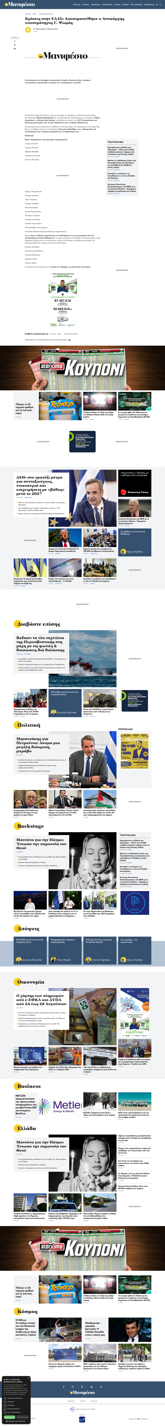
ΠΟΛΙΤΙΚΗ (28, 497)
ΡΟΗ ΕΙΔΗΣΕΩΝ (136, 5)
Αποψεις (85, 5)
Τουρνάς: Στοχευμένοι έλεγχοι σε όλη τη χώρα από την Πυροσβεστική (41, 664)
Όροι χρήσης (71, 1401)
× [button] (28, 1378)
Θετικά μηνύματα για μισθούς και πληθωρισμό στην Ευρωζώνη (28, 1068)
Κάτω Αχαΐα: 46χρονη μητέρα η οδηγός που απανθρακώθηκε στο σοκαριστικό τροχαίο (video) (99, 1215)
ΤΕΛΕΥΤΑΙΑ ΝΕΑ (115, 142)
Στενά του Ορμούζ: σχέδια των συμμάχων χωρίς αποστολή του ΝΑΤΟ (65, 1365)
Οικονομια (95, 5)
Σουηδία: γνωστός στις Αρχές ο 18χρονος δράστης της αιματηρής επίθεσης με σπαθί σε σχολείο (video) (134, 1366)
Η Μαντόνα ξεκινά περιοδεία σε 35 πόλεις (32, 862)
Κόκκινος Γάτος (138, 492)
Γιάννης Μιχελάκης (101, 960)
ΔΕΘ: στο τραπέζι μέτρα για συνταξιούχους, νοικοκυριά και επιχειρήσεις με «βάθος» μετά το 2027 (40, 485)
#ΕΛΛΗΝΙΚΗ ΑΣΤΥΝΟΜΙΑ (46, 14)
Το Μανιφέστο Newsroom (45, 29)
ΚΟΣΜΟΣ (57, 553)
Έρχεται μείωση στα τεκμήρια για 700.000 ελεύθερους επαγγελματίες (41, 513)
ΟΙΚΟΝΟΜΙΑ (93, 553)
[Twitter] (82, 1386)
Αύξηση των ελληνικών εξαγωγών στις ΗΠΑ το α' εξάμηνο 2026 (65, 1068)
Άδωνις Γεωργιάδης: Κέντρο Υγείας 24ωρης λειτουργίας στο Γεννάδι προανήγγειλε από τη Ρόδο (64, 812)
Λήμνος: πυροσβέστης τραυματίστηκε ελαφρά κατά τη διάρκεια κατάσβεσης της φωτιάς (134, 1138)
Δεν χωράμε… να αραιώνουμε (129, 941)
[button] (16, 1421)
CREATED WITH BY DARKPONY (138, 1419)
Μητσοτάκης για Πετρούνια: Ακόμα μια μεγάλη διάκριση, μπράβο (38, 745)
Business (29, 1086)
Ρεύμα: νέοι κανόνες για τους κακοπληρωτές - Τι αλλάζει (61, 580)
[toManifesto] (20, 4)
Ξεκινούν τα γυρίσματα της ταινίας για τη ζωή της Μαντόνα (37, 865)
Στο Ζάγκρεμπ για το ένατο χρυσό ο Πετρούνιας (34, 771)
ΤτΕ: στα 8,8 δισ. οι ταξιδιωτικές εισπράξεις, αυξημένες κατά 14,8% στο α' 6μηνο (99, 1069)
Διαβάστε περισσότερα (18, 1394)
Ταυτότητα (82, 1401)
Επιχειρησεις (107, 5)
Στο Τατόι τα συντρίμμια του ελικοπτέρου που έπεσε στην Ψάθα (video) (133, 1163)
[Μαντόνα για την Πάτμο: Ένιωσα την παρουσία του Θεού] (82, 860)
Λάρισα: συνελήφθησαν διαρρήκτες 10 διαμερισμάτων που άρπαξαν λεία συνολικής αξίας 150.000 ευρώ (65, 1215)
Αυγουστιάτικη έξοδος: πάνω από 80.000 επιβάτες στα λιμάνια (133, 1187)
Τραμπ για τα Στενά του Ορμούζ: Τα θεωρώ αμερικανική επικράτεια (64, 550)
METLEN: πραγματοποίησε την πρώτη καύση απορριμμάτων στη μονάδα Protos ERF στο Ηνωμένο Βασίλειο (26, 1104)
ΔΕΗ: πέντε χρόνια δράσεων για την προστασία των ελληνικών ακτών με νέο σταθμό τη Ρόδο (133, 1115)
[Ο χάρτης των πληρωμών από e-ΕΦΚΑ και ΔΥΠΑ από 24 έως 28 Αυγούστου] (82, 1016)
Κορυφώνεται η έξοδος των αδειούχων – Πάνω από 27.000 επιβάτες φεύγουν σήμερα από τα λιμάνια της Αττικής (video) (121, 150)
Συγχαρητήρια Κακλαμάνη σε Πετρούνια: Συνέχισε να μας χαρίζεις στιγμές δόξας (26, 812)
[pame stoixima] (82, 368)
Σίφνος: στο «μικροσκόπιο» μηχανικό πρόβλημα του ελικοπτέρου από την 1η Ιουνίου (134, 1150)
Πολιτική (28, 725)
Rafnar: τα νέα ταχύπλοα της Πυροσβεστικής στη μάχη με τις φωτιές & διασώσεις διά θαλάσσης (40, 644)
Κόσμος (27, 1311)
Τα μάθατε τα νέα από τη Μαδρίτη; (133, 532)
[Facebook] (63, 1386)
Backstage (30, 826)
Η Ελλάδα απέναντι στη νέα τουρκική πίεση (64, 693)
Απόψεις (28, 928)
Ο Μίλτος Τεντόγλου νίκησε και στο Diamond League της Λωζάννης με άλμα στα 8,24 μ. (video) (26, 1327)
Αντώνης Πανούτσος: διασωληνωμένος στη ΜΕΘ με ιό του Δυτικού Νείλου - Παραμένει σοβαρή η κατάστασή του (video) (122, 187)
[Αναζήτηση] (160, 4)
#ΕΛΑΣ (34, 14)
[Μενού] (157, 4)
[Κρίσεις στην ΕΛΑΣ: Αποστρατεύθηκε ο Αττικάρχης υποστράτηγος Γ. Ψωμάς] (15, 45)
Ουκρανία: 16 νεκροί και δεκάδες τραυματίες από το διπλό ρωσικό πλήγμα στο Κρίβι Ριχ (28, 581)
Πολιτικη (76, 5)
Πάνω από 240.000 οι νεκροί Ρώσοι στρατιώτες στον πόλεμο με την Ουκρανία (98, 711)
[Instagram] (72, 1386)
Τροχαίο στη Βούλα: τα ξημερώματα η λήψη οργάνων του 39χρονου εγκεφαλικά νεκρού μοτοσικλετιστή (29, 1215)
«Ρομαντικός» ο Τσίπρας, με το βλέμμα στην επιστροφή (134, 474)
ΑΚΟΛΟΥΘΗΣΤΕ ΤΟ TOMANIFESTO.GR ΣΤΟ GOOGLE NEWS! (46, 340)
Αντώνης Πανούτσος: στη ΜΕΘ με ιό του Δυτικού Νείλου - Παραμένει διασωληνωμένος (133, 521)
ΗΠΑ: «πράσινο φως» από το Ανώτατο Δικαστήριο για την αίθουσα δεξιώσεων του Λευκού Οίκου (99, 1366)
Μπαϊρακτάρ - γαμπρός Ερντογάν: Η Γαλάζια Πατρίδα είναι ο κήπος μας (95, 1328)
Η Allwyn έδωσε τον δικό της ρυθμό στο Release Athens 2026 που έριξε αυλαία (98, 414)
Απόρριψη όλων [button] (22, 1417)
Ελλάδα (26, 1128)
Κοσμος (125, 5)
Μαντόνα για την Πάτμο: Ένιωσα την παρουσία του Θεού (41, 844)
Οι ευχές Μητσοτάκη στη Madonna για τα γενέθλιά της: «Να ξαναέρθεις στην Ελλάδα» (98, 913)
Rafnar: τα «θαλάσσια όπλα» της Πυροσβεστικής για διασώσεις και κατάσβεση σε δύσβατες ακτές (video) (122, 163)
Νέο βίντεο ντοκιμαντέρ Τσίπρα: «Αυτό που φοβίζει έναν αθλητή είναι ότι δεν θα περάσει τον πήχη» (29, 913)
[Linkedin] (15, 48)
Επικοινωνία (94, 1401)
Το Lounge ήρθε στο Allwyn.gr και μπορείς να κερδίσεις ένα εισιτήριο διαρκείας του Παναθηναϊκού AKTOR (134, 414)
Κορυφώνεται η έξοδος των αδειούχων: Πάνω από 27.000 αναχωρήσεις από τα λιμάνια (26, 711)
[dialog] (16, 1400)
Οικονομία (30, 982)
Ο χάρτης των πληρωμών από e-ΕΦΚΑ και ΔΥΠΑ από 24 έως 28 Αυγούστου (41, 1000)
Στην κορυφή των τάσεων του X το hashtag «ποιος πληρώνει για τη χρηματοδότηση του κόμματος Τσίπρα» (63, 914)
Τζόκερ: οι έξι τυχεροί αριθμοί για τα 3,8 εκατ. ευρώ (24, 409)
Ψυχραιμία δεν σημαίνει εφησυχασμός (63, 941)
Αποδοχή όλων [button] (9, 1417)
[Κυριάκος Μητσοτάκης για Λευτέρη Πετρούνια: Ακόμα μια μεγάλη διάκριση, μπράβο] (82, 759)
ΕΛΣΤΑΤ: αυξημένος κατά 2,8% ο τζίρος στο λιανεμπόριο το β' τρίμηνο (99, 1114)
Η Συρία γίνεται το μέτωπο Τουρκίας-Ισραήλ (99, 941)
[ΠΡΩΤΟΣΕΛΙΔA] (135, 751)
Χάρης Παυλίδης (135, 551)
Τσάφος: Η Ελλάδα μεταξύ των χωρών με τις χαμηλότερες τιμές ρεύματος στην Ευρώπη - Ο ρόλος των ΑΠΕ (134, 1061)
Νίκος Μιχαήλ (63, 960)
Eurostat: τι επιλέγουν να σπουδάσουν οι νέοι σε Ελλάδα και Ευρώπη (121, 175)
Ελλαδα (117, 5)
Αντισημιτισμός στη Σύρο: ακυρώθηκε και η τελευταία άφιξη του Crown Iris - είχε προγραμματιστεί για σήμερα (99, 812)
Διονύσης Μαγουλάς (67, 712)
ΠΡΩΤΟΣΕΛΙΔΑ (149, 5)
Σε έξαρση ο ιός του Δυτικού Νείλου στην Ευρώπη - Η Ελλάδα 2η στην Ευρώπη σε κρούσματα (134, 1175)
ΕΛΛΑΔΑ (28, 14)
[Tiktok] (101, 1386)
